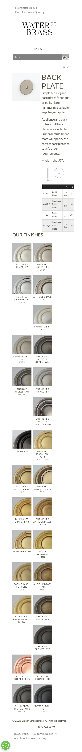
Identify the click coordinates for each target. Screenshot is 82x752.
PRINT (66, 67)
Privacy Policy (20, 734)
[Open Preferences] (5, 745)
